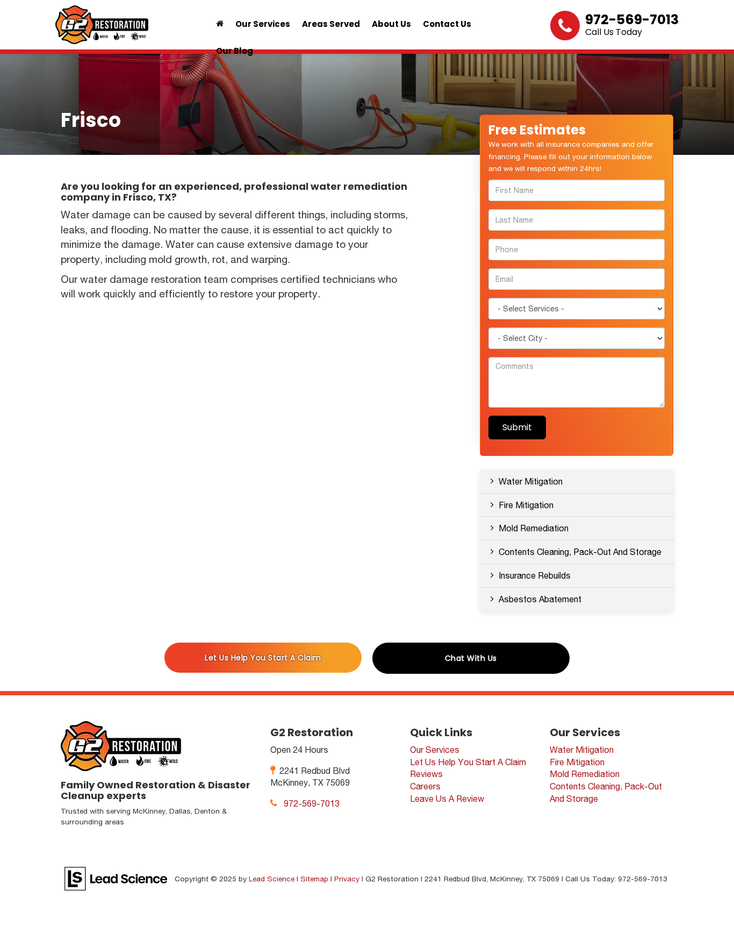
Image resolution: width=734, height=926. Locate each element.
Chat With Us (471, 658)
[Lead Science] (115, 878)
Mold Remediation (534, 528)
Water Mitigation (531, 481)
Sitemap (314, 878)
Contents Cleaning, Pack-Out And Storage (580, 552)
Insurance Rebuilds (535, 575)
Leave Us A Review (447, 798)
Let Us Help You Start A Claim (263, 657)
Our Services (434, 749)
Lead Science (271, 878)
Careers (425, 786)
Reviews (426, 774)
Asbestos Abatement (540, 599)
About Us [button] (391, 24)
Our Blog (234, 50)
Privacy (346, 878)
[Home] (219, 24)
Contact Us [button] (447, 24)
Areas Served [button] (331, 24)
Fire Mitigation (526, 505)
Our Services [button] (262, 24)
